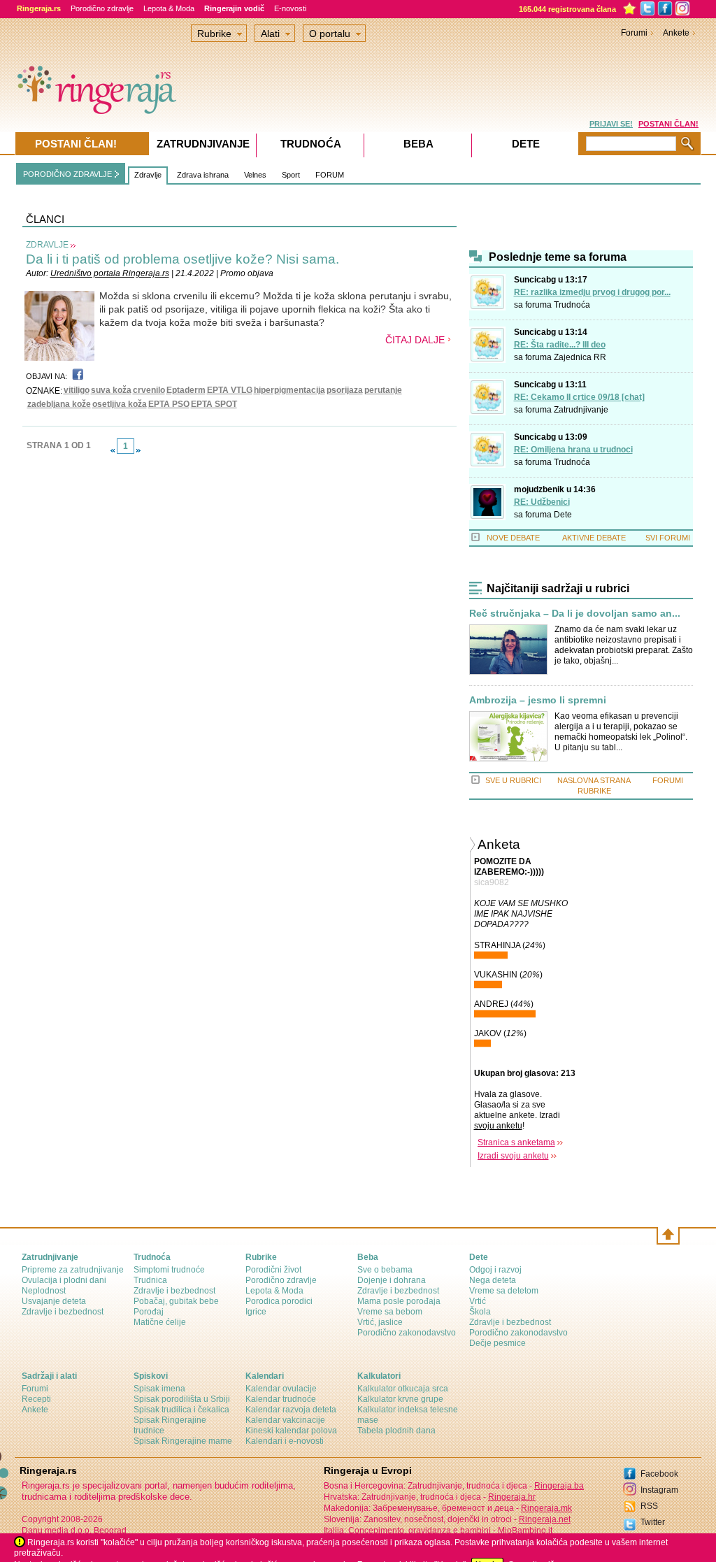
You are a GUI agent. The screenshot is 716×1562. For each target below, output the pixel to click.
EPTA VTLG (229, 390)
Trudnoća (572, 305)
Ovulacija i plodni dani (64, 1280)
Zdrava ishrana (203, 175)
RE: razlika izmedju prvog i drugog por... (592, 292)
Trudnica (150, 1280)
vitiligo (77, 390)
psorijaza (345, 390)
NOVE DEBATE (513, 537)
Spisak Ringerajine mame (183, 1441)
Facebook (659, 1474)
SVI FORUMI (667, 537)
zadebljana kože (59, 404)
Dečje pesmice (497, 1343)
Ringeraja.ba (559, 1486)
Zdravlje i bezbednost (62, 1312)
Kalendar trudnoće (280, 1399)
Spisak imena (159, 1388)
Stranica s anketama (516, 1142)
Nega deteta (492, 1280)
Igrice (255, 1312)
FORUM (329, 175)
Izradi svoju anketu (513, 1156)
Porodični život (273, 1270)
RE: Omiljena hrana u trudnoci (573, 449)
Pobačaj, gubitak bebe (176, 1301)
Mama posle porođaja (399, 1301)
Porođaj (149, 1312)
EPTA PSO (168, 404)
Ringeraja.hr (512, 1497)
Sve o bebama (385, 1270)
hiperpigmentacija (289, 390)
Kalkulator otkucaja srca (402, 1388)
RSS (649, 1506)
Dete (563, 515)
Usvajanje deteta (54, 1301)
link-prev (112, 450)
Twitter (652, 1522)
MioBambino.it (525, 1530)
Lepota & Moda (168, 8)
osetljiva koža (119, 404)
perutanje (383, 390)
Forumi (634, 33)
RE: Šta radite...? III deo (560, 345)
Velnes (255, 175)
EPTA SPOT (214, 404)
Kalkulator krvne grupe (400, 1399)
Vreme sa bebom (389, 1312)
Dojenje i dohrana (391, 1280)
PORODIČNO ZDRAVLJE (67, 174)
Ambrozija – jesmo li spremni (537, 700)
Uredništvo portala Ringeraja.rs (109, 273)
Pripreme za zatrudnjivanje (73, 1270)
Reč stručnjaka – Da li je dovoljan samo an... (574, 613)
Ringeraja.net (545, 1519)
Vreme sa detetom (503, 1291)
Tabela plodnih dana (396, 1430)
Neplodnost (44, 1291)
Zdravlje (148, 175)
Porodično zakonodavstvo (406, 1333)
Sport (291, 175)
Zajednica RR (580, 357)
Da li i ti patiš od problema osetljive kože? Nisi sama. (182, 259)
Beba (418, 144)
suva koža (111, 390)
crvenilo (149, 390)
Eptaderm (186, 390)
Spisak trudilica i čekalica (181, 1409)
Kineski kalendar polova (291, 1430)
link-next (138, 450)
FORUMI (667, 780)
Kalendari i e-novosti (284, 1441)
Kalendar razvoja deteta (290, 1409)
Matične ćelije (160, 1322)
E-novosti (290, 8)
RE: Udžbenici (542, 502)
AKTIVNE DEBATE (594, 537)
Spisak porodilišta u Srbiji (182, 1399)
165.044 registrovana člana (567, 9)
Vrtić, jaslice (380, 1322)
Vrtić (477, 1301)
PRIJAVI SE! (611, 124)
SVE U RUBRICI (513, 780)
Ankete (676, 33)
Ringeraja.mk (546, 1508)
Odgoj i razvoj (495, 1270)
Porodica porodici (279, 1301)
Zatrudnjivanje (581, 410)
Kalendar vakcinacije (285, 1420)
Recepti (36, 1399)
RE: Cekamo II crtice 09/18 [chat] (579, 397)
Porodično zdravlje (102, 8)
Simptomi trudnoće (169, 1270)
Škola (480, 1312)
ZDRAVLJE (47, 245)
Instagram (659, 1490)
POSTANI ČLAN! (668, 124)
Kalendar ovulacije (281, 1388)
